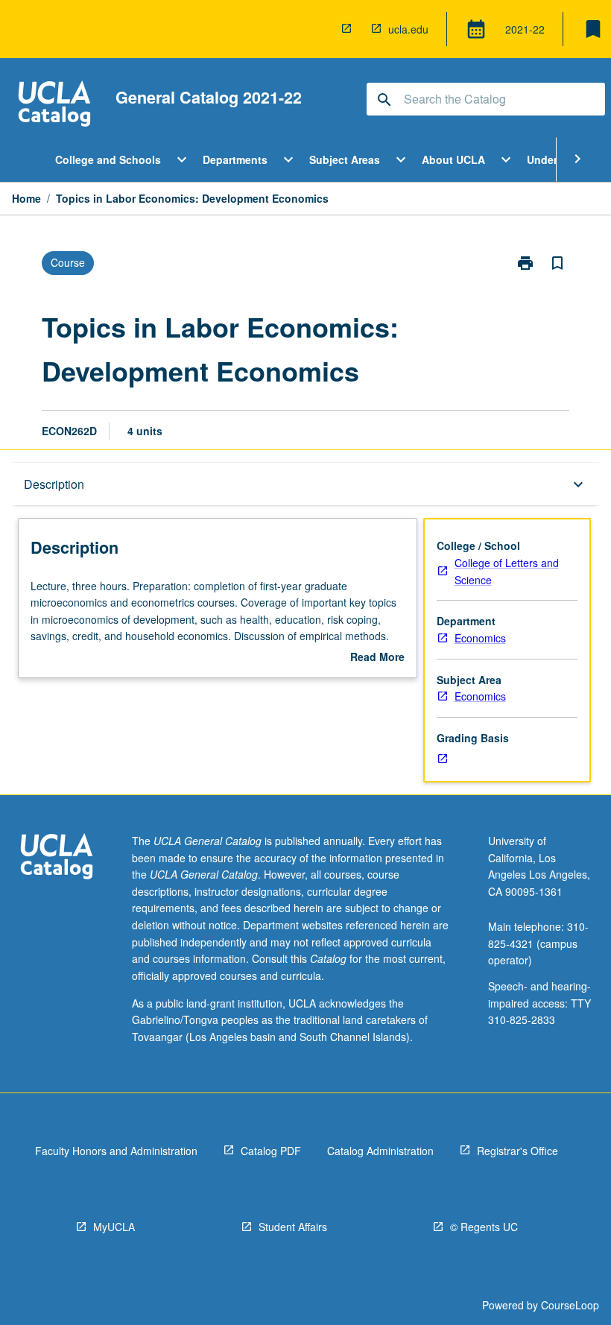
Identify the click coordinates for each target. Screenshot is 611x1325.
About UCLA (453, 159)
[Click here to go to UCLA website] (56, 858)
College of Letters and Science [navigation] (507, 571)
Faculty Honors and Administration (116, 1150)
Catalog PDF (271, 1150)
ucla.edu (408, 29)
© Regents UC (484, 1226)
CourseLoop (570, 1304)
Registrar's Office (517, 1150)
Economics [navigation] (480, 637)
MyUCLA (114, 1226)
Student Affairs (293, 1226)
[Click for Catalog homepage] (54, 105)
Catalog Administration (380, 1150)
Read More (377, 657)
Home (26, 198)
